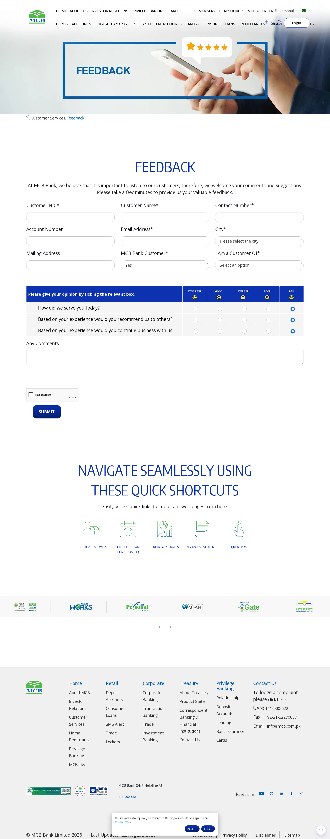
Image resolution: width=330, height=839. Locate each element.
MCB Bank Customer (144, 253)
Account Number (44, 229)
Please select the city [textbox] (239, 241)
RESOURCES (234, 11)
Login (296, 22)
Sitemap (292, 835)
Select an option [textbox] (235, 265)
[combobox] (259, 241)
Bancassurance (230, 731)
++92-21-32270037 (280, 717)
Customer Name (139, 205)
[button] (171, 627)
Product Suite (192, 701)
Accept (192, 828)
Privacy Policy (122, 821)
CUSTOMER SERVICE (203, 11)
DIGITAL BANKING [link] (112, 24)
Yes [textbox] (128, 265)
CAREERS (176, 11)
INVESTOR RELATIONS (109, 11)
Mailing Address (43, 253)
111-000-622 (276, 708)
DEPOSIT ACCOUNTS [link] (74, 24)
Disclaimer (266, 835)
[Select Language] (305, 11)
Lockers (113, 742)
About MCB (79, 692)
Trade (111, 733)
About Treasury (194, 692)
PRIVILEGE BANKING (148, 11)
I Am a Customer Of (237, 253)
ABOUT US (79, 11)
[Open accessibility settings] (321, 830)
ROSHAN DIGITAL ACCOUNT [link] (157, 24)
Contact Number (234, 205)
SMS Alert (115, 724)
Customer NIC (42, 205)
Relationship (227, 697)
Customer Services (48, 118)
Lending (223, 722)
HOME (61, 11)
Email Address (137, 229)
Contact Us (190, 740)
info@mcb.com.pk (283, 726)
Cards (221, 740)
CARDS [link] (191, 24)
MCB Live (77, 764)
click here (277, 699)
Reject (208, 828)
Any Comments (42, 343)
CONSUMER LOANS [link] (219, 24)
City (220, 229)
